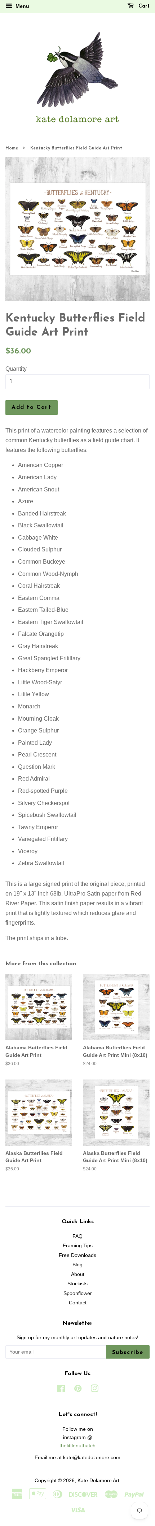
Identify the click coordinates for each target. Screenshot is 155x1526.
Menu (21, 6)
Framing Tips (78, 1245)
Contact (78, 1302)
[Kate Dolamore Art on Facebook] (61, 1390)
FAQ (77, 1236)
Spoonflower (77, 1293)
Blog (77, 1264)
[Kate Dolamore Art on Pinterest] (78, 1390)
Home (11, 148)
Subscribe (127, 1352)
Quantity (16, 369)
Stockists (77, 1283)
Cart (143, 6)
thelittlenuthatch (77, 1445)
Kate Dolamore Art (98, 1480)
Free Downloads (77, 1255)
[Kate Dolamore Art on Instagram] (94, 1390)
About (77, 1274)
